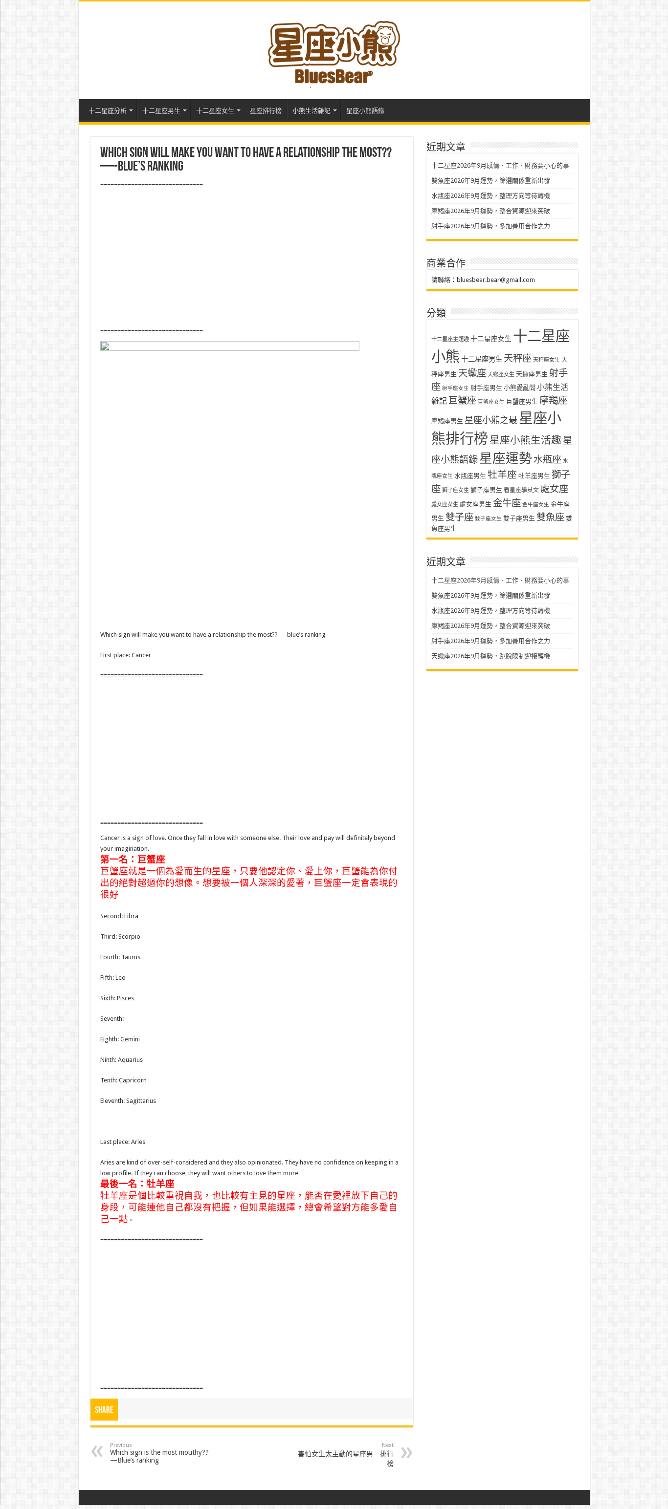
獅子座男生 (486, 490)
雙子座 (459, 517)
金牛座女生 (535, 504)
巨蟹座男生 (522, 401)
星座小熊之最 (491, 420)
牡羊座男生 (534, 475)
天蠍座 (472, 373)
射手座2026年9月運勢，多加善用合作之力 (490, 226)
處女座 (554, 489)
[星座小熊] (334, 48)
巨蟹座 (462, 400)
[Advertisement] (251, 258)
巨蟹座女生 (491, 402)
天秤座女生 (546, 360)
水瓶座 (547, 459)
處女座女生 (444, 504)
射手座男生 (486, 387)
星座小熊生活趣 (525, 440)
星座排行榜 (266, 110)
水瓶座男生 (470, 475)
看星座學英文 (521, 490)
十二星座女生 (215, 110)
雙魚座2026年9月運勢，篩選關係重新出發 (490, 180)
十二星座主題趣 (450, 339)
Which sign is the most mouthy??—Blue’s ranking (159, 1453)
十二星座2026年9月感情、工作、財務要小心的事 (500, 165)
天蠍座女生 (501, 374)
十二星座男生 (161, 110)
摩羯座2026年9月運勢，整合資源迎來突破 (490, 211)
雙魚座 (550, 517)
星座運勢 (505, 458)
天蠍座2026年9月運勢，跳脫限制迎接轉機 (490, 656)
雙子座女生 (488, 519)
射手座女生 (455, 388)
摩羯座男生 (447, 421)
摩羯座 (553, 400)
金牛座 (507, 503)
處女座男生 (475, 504)
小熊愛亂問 (519, 387)
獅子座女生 (455, 490)
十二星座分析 (108, 110)
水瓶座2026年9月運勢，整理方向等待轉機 (490, 195)
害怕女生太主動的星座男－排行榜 (346, 1454)
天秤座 (518, 358)
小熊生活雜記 (311, 110)
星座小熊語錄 (365, 110)
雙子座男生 (519, 518)
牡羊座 (502, 474)
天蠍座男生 (532, 374)
